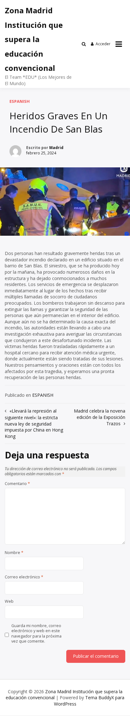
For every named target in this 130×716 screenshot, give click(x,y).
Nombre (14, 552)
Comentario (17, 483)
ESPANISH (19, 101)
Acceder (103, 44)
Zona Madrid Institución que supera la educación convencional (34, 39)
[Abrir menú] (118, 44)
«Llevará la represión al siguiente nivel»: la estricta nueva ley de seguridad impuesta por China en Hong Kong (34, 423)
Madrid (56, 147)
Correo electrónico (24, 577)
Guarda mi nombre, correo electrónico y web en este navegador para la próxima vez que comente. (36, 633)
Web (9, 601)
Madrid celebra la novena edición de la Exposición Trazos (99, 417)
